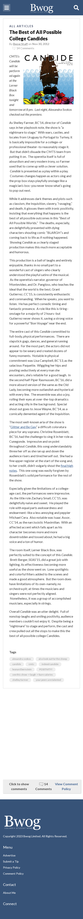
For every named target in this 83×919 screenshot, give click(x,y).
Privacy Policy (11, 867)
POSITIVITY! (46, 669)
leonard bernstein (22, 669)
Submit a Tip (11, 861)
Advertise (9, 855)
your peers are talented (48, 679)
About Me (9, 892)
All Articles (21, 26)
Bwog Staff (20, 44)
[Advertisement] (41, 734)
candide (16, 664)
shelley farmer (20, 679)
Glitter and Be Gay (23, 427)
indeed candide (50, 664)
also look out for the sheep (53, 658)
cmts (31, 664)
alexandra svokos (21, 658)
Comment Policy (13, 873)
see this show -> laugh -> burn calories (32, 674)
